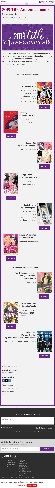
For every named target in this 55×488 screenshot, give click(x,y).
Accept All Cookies (32, 485)
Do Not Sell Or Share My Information (24, 477)
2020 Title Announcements (9, 394)
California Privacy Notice (7, 477)
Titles (9, 460)
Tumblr (21, 475)
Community (11, 462)
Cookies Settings (21, 485)
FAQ (7, 466)
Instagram (22, 473)
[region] (27, 483)
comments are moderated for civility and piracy (33, 431)
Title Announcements (7, 372)
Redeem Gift (23, 463)
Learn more (44, 107)
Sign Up (46, 448)
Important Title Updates (8, 391)
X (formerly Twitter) (25, 471)
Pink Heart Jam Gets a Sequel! (10, 388)
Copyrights (22, 465)
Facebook (22, 470)
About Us (22, 460)
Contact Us (22, 462)
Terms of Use (23, 467)
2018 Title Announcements (9, 397)
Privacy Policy (23, 468)
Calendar (10, 464)
